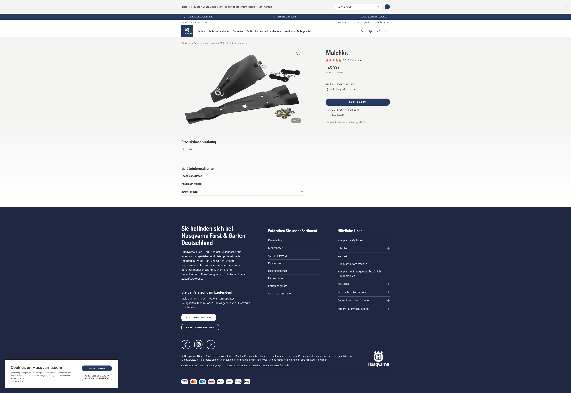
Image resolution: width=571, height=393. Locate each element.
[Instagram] (198, 344)
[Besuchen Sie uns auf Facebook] (185, 344)
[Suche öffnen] (362, 31)
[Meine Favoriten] (378, 31)
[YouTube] (210, 344)
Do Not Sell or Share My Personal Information (96, 377)
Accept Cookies (97, 368)
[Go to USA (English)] (387, 6)
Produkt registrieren (363, 22)
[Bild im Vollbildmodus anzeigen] (242, 90)
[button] (201, 31)
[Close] (114, 363)
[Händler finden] (370, 31)
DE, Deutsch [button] (203, 22)
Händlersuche (382, 22)
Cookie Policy (17, 381)
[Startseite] (187, 31)
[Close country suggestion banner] (565, 6)
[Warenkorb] (386, 31)
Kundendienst (344, 22)
